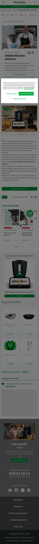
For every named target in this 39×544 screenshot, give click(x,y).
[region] (19, 90)
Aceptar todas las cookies (26, 93)
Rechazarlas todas (11, 93)
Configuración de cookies (19, 98)
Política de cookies (29, 88)
